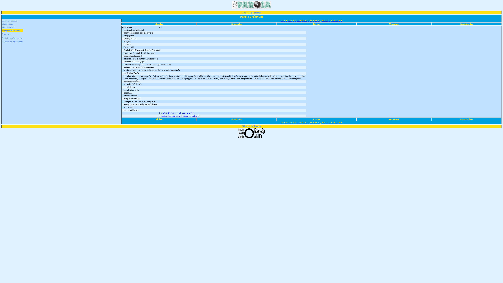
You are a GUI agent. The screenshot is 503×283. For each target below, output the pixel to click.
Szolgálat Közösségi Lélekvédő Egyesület (176, 113)
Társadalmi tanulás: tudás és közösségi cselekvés (179, 116)
